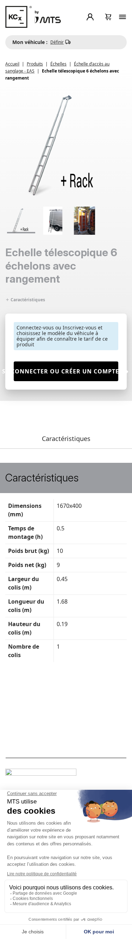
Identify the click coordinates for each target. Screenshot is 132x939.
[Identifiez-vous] (91, 17)
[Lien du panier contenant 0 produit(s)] (108, 17)
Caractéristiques (27, 300)
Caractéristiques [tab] (66, 438)
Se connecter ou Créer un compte (66, 371)
